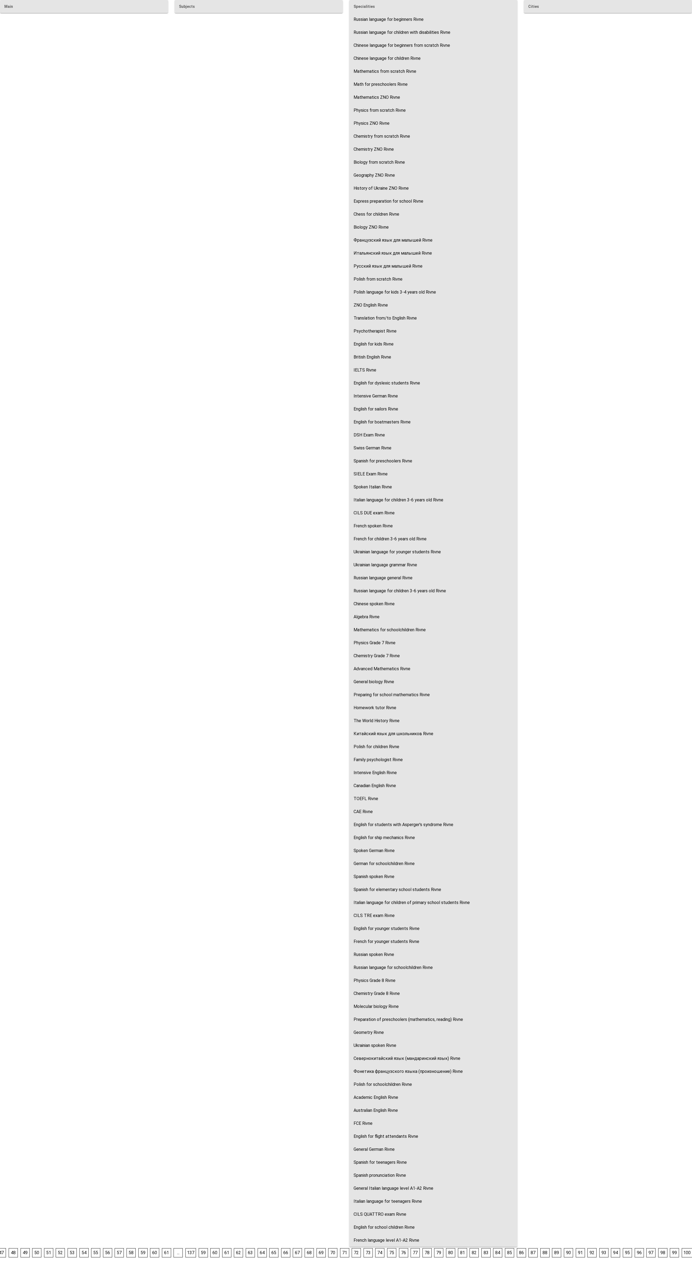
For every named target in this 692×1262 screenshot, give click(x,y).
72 (356, 1252)
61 (166, 1252)
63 (250, 1252)
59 (143, 1252)
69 (321, 1252)
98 (662, 1252)
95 (627, 1252)
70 (332, 1252)
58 (131, 1252)
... (178, 1252)
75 (391, 1252)
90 (568, 1252)
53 (72, 1252)
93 (603, 1252)
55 (95, 1252)
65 (273, 1252)
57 (119, 1252)
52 (60, 1252)
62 (238, 1252)
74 (379, 1252)
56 (107, 1252)
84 (497, 1252)
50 (36, 1252)
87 (533, 1252)
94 (615, 1252)
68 (309, 1252)
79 (438, 1252)
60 (154, 1252)
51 (48, 1252)
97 (650, 1252)
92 (592, 1252)
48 (13, 1252)
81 (462, 1252)
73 (368, 1252)
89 (556, 1252)
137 (190, 1252)
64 (262, 1252)
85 (509, 1252)
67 (297, 1252)
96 (639, 1252)
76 (403, 1252)
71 (344, 1252)
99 (674, 1252)
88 (545, 1252)
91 (580, 1252)
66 (285, 1252)
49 (25, 1252)
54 (84, 1252)
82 (474, 1252)
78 (427, 1252)
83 (486, 1252)
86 (521, 1252)
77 (415, 1252)
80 (450, 1252)
